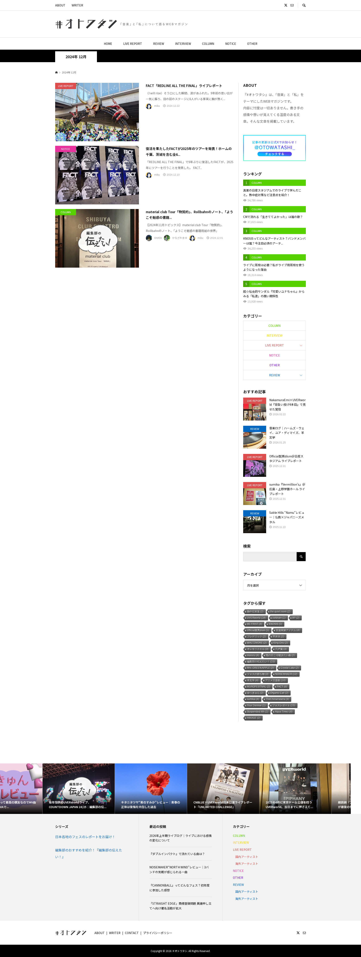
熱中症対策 (255, 611)
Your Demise (256, 705)
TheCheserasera (277, 699)
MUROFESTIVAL (258, 686)
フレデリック (256, 636)
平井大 (278, 636)
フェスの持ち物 (257, 674)
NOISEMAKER (286, 674)
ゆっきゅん (255, 692)
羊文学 (252, 680)
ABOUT (60, 5)
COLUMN (208, 44)
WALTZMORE (257, 642)
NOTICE (230, 44)
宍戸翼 (281, 649)
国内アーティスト (246, 857)
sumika (253, 699)
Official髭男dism (258, 630)
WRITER (77, 5)
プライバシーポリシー (157, 933)
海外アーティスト (246, 863)
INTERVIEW (183, 44)
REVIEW (158, 44)
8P (295, 617)
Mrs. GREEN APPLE (260, 667)
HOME (108, 44)
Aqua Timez (283, 711)
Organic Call (279, 692)
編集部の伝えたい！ (261, 661)
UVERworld (256, 617)
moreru (253, 655)
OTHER (252, 44)
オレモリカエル (257, 649)
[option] (36, 788)
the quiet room (280, 611)
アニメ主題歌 (275, 680)
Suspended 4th (257, 711)
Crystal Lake (290, 667)
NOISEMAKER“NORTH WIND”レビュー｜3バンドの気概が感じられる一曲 (179, 869)
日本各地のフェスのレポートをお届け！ (85, 836)
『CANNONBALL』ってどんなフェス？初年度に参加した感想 (179, 887)
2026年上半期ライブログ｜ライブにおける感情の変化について (180, 838)
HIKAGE (253, 717)
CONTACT (132, 933)
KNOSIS (275, 624)
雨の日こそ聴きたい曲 (280, 655)
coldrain (279, 617)
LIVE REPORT (132, 44)
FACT (282, 686)
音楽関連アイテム (288, 630)
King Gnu (280, 642)
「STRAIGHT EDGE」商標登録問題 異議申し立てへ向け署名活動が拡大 (180, 905)
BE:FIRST (254, 624)
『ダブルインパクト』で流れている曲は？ (177, 854)
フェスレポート (283, 705)
